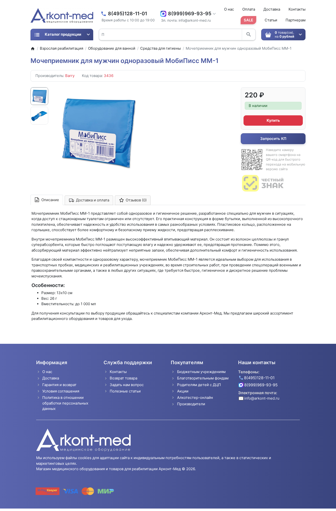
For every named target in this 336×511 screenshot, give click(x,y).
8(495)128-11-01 (127, 13)
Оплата (248, 9)
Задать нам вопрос (127, 384)
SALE (248, 20)
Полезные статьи (125, 391)
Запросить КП (273, 138)
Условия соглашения (60, 391)
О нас (229, 9)
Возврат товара (123, 378)
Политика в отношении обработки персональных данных (65, 403)
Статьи (271, 20)
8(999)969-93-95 (189, 13)
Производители (191, 404)
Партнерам (295, 20)
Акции (182, 391)
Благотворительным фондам (203, 378)
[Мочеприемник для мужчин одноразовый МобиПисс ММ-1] (98, 131)
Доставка (271, 9)
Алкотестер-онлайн (195, 397)
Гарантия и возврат (59, 384)
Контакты (297, 9)
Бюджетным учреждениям (201, 371)
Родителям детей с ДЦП (199, 384)
